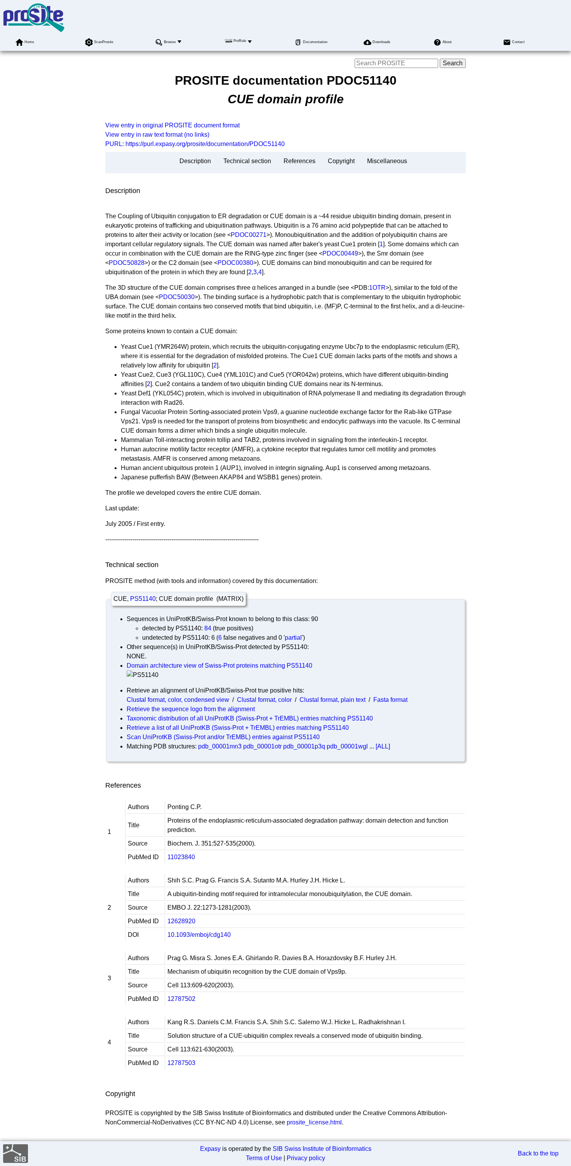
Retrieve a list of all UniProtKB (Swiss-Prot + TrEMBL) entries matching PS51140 (238, 727)
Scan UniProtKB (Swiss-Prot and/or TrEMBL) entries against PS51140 (223, 737)
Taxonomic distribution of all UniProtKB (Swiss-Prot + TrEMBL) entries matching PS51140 (250, 718)
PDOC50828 (126, 262)
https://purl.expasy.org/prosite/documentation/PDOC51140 (205, 144)
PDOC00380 (235, 262)
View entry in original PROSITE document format (172, 125)
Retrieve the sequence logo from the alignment (191, 709)
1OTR (377, 287)
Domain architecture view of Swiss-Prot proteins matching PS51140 (219, 665)
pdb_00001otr (262, 746)
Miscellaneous (387, 161)
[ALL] (383, 746)
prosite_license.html (314, 1122)
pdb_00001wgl (347, 746)
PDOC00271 (248, 234)
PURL (113, 144)
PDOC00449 (340, 253)
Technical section (247, 161)
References (299, 161)
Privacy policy (306, 1158)
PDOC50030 (177, 297)
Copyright (341, 161)
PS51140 (143, 598)
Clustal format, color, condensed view (178, 699)
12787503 (181, 1063)
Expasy (210, 1148)
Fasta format (390, 699)
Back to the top (538, 1153)
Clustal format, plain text (332, 699)
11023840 (181, 857)
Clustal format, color (264, 699)
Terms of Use (264, 1158)
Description (195, 161)
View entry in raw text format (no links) (157, 134)
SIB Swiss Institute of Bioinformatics (322, 1148)
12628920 (181, 921)
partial (293, 637)
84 (207, 628)
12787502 (181, 998)
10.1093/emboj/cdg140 (199, 934)
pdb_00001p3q (304, 746)
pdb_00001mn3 (220, 746)
